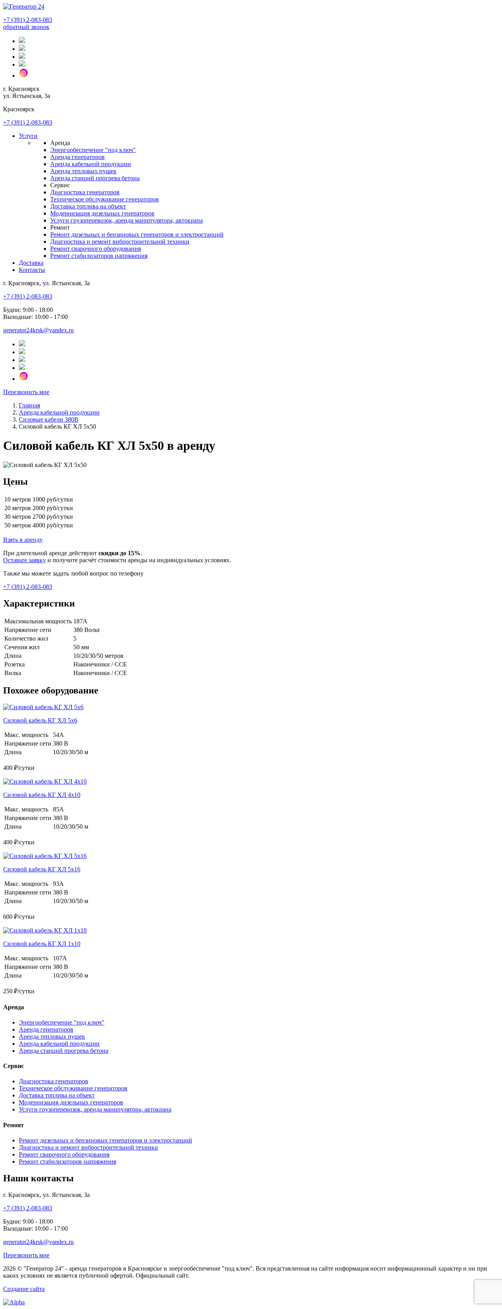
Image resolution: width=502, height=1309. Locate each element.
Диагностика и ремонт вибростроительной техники (119, 241)
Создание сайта (24, 1288)
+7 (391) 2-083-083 (27, 19)
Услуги (28, 135)
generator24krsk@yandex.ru (38, 330)
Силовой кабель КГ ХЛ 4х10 (41, 794)
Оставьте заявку (24, 560)
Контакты (32, 269)
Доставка (31, 262)
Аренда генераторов (77, 157)
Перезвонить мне (26, 392)
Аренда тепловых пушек (83, 171)
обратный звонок (26, 27)
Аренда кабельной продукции (90, 164)
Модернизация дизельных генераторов (102, 213)
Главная (29, 405)
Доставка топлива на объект (88, 206)
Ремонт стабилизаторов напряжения (98, 255)
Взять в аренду (23, 539)
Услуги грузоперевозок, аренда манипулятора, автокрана (126, 220)
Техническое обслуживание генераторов (104, 199)
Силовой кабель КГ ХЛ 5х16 (41, 869)
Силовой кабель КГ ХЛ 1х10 (41, 943)
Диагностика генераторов (85, 192)
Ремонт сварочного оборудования (95, 248)
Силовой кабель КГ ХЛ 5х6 (40, 720)
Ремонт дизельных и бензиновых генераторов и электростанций (137, 234)
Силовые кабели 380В (48, 419)
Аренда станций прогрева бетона (95, 178)
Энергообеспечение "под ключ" (93, 150)
